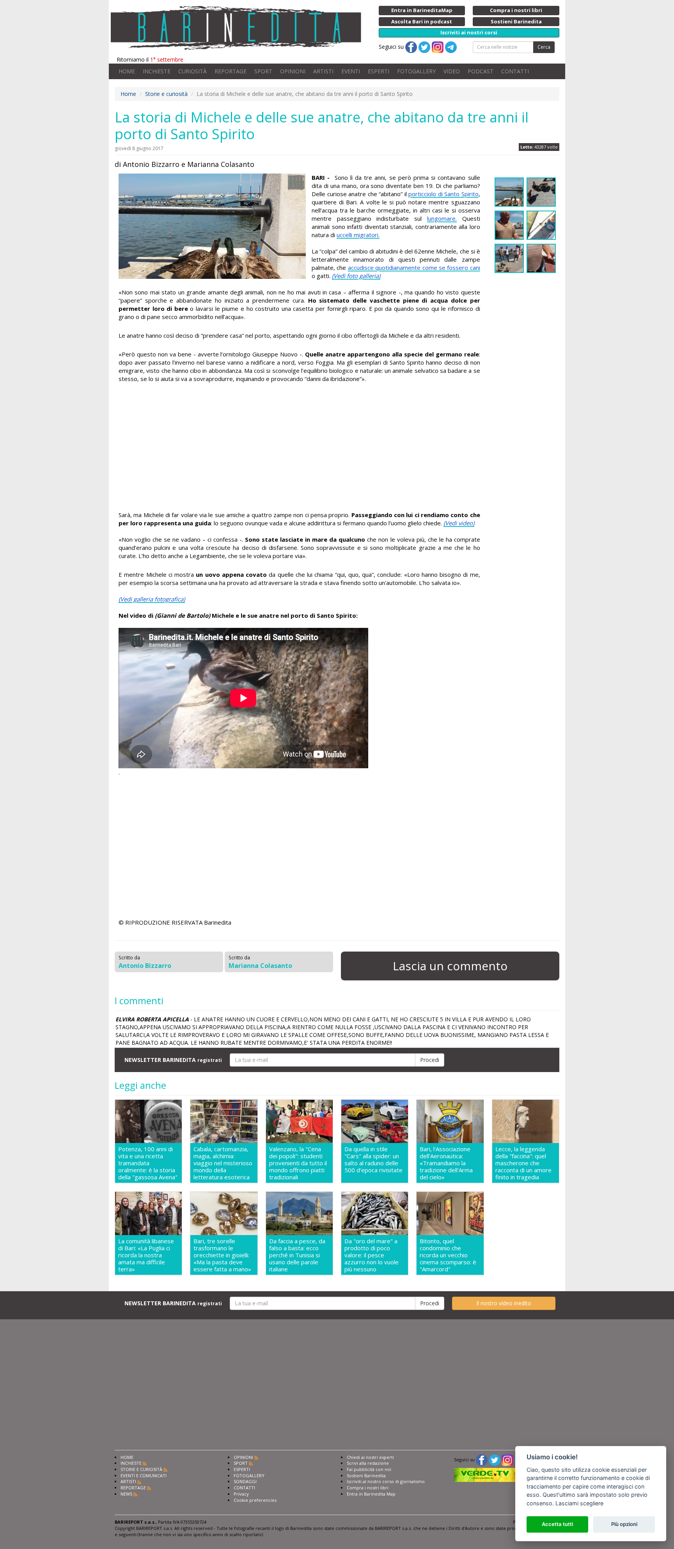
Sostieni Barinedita (366, 1475)
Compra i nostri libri (367, 1488)
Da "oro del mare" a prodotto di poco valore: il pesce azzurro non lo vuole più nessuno (371, 1255)
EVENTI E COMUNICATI (144, 1475)
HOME (127, 71)
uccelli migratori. (358, 235)
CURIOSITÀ (192, 71)
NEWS (126, 1494)
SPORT (263, 71)
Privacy (241, 1494)
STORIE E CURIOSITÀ (141, 1469)
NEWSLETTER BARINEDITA (173, 1059)
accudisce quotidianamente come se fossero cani (414, 267)
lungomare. (442, 218)
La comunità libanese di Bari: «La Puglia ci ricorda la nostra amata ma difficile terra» (146, 1255)
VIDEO (451, 71)
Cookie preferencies (255, 1500)
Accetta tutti (557, 1524)
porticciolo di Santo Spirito (443, 194)
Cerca (543, 47)
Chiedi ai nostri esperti (370, 1457)
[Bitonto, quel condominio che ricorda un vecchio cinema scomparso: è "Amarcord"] (450, 1213)
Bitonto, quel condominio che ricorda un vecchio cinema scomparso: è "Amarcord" (448, 1255)
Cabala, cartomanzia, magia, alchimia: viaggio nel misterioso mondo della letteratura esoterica (222, 1162)
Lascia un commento (450, 966)
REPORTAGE (231, 71)
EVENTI (350, 71)
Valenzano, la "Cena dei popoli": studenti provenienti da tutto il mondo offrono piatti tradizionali (298, 1162)
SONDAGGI (245, 1481)
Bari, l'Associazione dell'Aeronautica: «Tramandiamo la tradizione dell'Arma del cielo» (446, 1162)
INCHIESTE (156, 71)
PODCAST (480, 71)
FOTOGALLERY (416, 71)
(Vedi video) (458, 523)
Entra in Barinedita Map (371, 1494)
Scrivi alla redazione (368, 1463)
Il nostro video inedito (503, 1303)
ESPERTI (378, 71)
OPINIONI (292, 71)
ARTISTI (323, 71)
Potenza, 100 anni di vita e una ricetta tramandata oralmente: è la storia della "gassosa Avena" (147, 1162)
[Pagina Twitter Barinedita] (494, 1459)
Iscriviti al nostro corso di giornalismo (386, 1481)
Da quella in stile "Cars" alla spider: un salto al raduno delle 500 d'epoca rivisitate (373, 1159)
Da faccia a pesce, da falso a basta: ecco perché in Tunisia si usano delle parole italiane (297, 1255)
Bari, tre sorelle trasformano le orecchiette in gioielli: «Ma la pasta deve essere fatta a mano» (222, 1255)
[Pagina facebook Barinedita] (482, 1459)
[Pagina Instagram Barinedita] (507, 1459)
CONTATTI (515, 71)
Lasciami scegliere (579, 1503)
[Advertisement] (299, 448)
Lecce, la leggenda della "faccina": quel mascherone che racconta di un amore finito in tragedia (523, 1162)
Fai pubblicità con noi (369, 1469)
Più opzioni (624, 1524)
